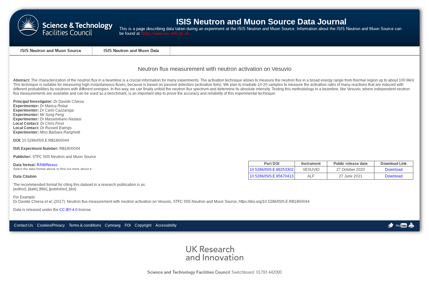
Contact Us (23, 225)
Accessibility (165, 225)
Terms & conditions (85, 225)
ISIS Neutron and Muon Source (50, 50)
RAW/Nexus (47, 165)
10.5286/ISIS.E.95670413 (272, 176)
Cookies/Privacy (51, 225)
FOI (128, 225)
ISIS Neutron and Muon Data (131, 50)
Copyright (143, 225)
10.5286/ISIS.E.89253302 (272, 169)
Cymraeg (113, 225)
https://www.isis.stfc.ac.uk (165, 33)
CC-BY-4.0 (68, 210)
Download (394, 169)
